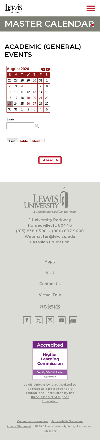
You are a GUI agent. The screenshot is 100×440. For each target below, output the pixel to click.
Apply (50, 261)
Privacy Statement (19, 426)
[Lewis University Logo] (13, 8)
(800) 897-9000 (68, 231)
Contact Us (50, 284)
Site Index (50, 431)
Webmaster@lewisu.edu (50, 236)
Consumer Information (32, 421)
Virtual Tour (50, 295)
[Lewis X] (39, 320)
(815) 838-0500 (31, 231)
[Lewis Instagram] (50, 320)
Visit (50, 272)
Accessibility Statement (67, 421)
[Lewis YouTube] (62, 320)
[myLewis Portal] (50, 307)
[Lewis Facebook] (27, 320)
